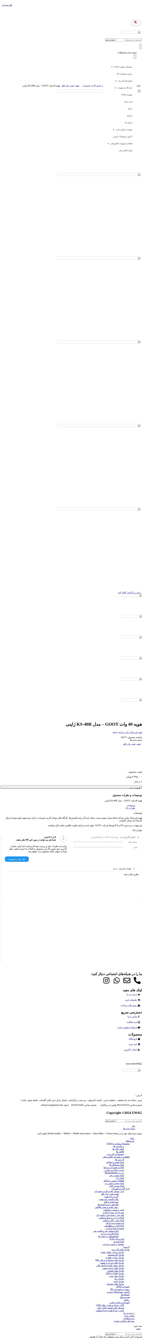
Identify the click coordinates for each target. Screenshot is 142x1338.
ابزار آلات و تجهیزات (124, 88)
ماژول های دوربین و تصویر (112, 1263)
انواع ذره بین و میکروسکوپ (111, 1218)
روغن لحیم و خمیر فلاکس (106, 1207)
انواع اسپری (118, 1241)
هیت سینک (128, 102)
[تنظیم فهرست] (140, 46)
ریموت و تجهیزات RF (124, 74)
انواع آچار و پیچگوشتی (114, 1226)
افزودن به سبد (134, 788)
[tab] (68, 805)
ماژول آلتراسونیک (116, 1255)
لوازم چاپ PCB (117, 1239)
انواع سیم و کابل (116, 1186)
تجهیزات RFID (127, 95)
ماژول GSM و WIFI (115, 1273)
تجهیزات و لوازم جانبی (124, 130)
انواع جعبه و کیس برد (114, 1183)
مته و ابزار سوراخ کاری (113, 1212)
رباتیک (130, 109)
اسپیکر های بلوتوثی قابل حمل (110, 1308)
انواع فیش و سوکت (115, 1162)
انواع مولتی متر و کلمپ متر (105, 1231)
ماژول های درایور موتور (113, 1268)
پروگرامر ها (118, 1146)
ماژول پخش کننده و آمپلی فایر (110, 1265)
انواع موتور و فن (116, 1175)
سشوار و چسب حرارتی (113, 1244)
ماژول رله (119, 1279)
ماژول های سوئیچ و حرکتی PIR (109, 1260)
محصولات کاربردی (115, 1154)
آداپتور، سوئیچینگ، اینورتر (122, 136)
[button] (3, 900)
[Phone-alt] (137, 980)
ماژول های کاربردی (125, 81)
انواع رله (120, 1178)
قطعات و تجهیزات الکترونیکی (121, 143)
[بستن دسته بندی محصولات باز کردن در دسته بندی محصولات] (135, 56)
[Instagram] (106, 980)
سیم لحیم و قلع (111, 1202)
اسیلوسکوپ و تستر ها (108, 1236)
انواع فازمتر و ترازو (109, 1233)
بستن (138, 1328)
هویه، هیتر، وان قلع (70, 85)
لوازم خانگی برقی (125, 150)
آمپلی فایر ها (118, 1149)
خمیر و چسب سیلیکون (113, 1210)
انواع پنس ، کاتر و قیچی (113, 1220)
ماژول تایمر (118, 1281)
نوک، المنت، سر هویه (108, 1199)
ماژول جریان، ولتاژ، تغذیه (112, 1252)
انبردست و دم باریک (115, 1223)
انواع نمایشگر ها (116, 1165)
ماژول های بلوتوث (115, 1271)
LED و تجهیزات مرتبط (113, 1167)
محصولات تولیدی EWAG (123, 67)
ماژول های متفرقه (115, 1284)
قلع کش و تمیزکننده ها (108, 1204)
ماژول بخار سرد (116, 1276)
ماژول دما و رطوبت (115, 1257)
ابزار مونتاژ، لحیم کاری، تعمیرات (97, 85)
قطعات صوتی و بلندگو (114, 1181)
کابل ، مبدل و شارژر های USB (110, 1305)
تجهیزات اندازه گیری (115, 1228)
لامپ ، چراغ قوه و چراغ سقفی (110, 1310)
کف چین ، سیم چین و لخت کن (110, 1215)
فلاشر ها (120, 1151)
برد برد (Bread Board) (114, 1173)
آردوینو (129, 116)
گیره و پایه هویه (111, 1196)
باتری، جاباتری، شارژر (114, 1170)
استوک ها (128, 123)
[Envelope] (126, 980)
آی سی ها (119, 1159)
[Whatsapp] (116, 980)
